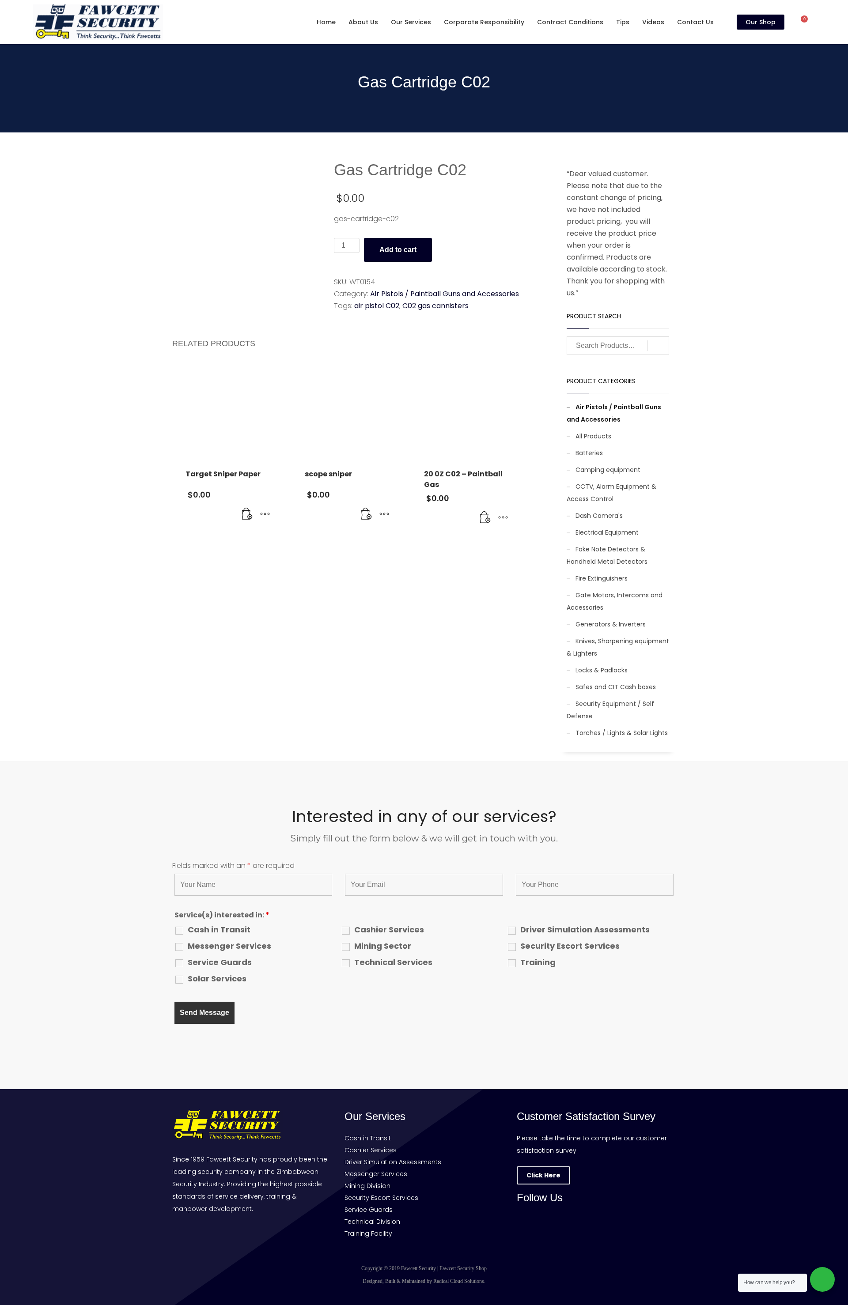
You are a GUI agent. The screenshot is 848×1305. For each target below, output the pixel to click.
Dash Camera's (599, 515)
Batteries (589, 453)
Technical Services (393, 962)
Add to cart (397, 249)
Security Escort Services (570, 946)
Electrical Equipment (607, 532)
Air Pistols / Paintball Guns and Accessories (444, 294)
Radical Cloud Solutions (458, 1281)
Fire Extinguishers (601, 578)
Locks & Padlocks (601, 670)
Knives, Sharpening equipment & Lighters (618, 647)
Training (538, 962)
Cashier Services (389, 929)
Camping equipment (607, 469)
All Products (593, 436)
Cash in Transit (219, 929)
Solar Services (217, 978)
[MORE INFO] (265, 514)
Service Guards (220, 962)
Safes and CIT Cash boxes (615, 687)
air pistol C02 (376, 306)
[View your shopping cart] (808, 22)
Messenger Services (229, 946)
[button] (247, 514)
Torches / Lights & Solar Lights (621, 732)
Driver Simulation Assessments (585, 929)
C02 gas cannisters (435, 306)
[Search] (658, 345)
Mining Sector (382, 946)
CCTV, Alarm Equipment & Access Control (611, 492)
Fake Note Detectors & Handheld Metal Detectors (607, 555)
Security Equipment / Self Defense (610, 709)
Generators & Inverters (610, 624)
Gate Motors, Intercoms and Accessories (614, 601)
